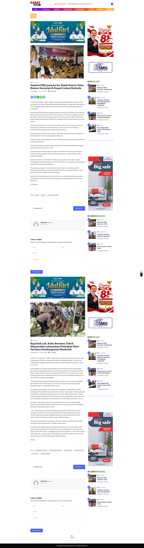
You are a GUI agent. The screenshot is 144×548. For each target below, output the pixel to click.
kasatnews (35, 91)
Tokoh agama (35, 453)
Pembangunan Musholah (55, 450)
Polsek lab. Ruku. (68, 450)
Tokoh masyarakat (45, 453)
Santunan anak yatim (53, 195)
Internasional (46, 9)
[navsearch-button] (33, 15)
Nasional (57, 9)
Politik (92, 9)
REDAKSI (110, 9)
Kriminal (100, 9)
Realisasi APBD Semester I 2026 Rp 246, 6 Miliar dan (80, 3)
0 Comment (53, 91)
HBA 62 (37, 195)
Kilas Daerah (80, 9)
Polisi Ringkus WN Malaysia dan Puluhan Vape (104, 129)
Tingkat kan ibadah (78, 450)
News (35, 9)
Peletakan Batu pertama (41, 450)
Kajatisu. (43, 195)
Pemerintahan (68, 9)
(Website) (50, 222)
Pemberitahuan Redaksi (105, 12)
